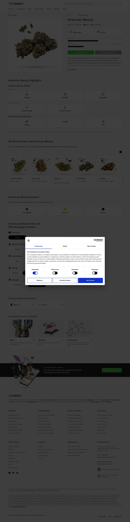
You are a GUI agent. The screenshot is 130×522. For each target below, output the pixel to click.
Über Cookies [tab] (91, 246)
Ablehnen (40, 280)
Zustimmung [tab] (38, 246)
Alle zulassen (90, 280)
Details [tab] (65, 246)
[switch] (55, 273)
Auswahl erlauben (65, 280)
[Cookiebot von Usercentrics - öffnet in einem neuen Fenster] (95, 240)
